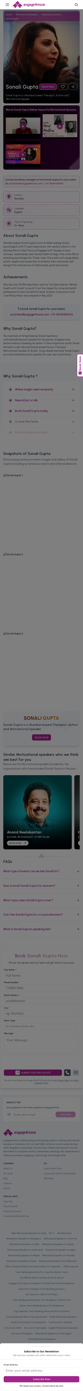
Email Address (11, 1364)
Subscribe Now (41, 1379)
